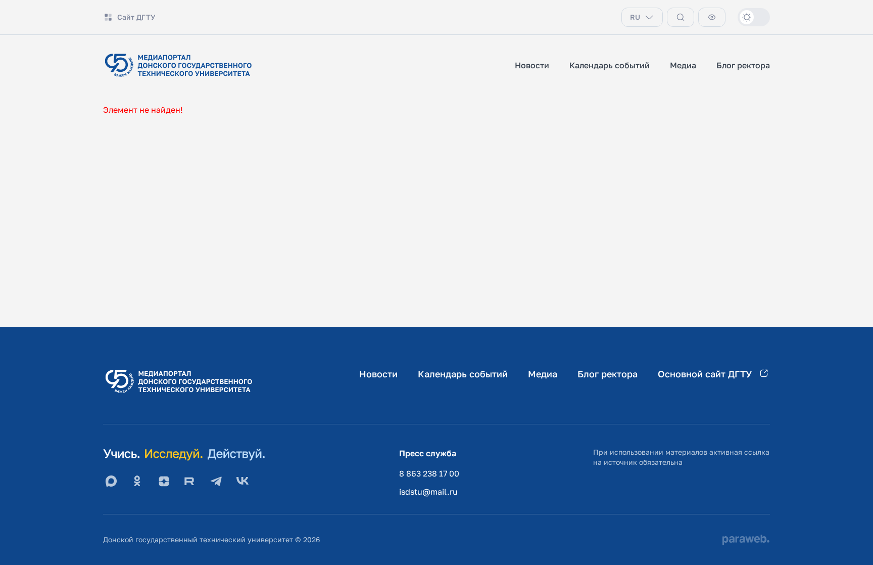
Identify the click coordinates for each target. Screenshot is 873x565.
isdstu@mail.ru (428, 492)
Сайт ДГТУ (136, 17)
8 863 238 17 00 (429, 473)
